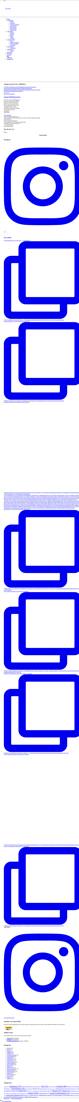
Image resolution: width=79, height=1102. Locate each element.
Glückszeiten (10, 1063)
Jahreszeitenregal (52, 1088)
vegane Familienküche (60, 1093)
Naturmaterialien (11, 1071)
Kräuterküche (10, 1070)
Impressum (6, 1098)
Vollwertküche (59, 1095)
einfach (61, 1086)
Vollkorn (27, 1095)
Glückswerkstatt (11, 1062)
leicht (22, 1091)
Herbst (8, 1066)
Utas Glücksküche (23, 1093)
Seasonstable (73, 1091)
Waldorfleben (9, 1097)
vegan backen (44, 1093)
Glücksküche (11, 94)
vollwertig (34, 1095)
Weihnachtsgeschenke (19, 1097)
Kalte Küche (10, 1067)
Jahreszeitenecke (44, 1088)
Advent (6, 1086)
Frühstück (9, 1053)
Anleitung (15, 1086)
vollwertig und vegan (46, 1095)
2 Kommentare (7, 115)
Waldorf (69, 1095)
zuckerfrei (35, 1097)
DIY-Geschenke (52, 1086)
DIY (44, 1086)
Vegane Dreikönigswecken (12, 97)
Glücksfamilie (10, 1056)
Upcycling (9, 1075)
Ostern (49, 1091)
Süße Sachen (10, 1074)
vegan (33, 1093)
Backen (6, 94)
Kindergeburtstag (73, 1088)
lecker (15, 1091)
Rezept (57, 1091)
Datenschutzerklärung (16, 1098)
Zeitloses (9, 1078)
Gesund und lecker (11, 1055)
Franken (9, 1051)
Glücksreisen (10, 1060)
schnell (66, 1091)
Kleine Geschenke (11, 1069)
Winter (8, 1077)
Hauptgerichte (10, 1064)
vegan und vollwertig (14, 1095)
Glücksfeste (10, 1057)
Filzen (8, 1049)
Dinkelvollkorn (37, 1086)
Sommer (9, 1073)
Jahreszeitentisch (62, 1088)
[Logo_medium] (7, 8)
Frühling (9, 1052)
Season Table (9, 1093)
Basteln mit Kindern (26, 1086)
